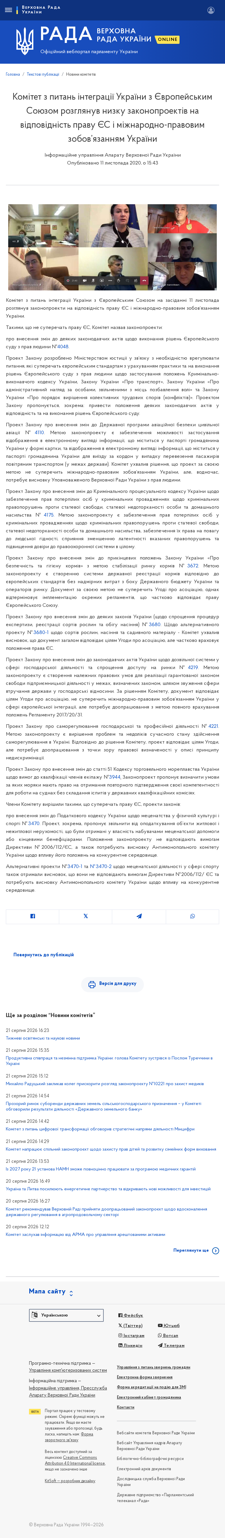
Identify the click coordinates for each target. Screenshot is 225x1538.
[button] (66, 1315)
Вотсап (170, 1335)
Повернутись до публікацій (43, 955)
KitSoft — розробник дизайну (70, 1481)
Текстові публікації (43, 74)
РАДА (66, 35)
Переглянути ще (191, 1250)
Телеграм (174, 1345)
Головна (13, 74)
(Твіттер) (132, 1326)
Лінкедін (132, 1345)
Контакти (125, 1407)
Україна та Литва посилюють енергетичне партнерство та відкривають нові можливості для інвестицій (108, 1189)
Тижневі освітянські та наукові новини (43, 1038)
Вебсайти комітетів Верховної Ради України (156, 1433)
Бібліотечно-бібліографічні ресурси (150, 1459)
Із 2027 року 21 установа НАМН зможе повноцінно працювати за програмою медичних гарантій (101, 1169)
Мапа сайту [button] (47, 1291)
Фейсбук (132, 1315)
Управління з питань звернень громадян (153, 1367)
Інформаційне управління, (54, 1388)
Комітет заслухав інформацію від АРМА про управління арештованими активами (85, 1234)
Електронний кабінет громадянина (149, 1397)
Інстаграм (133, 1335)
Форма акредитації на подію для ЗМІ (151, 1387)
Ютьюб (171, 1326)
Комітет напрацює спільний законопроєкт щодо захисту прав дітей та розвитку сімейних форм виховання (111, 1149)
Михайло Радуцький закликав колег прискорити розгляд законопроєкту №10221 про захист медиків (105, 1084)
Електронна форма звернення (145, 1377)
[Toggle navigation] (8, 10)
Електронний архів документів (144, 1469)
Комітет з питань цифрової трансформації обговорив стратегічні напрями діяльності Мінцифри (100, 1129)
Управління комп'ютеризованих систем (68, 1370)
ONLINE (168, 39)
